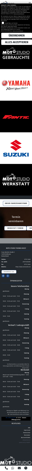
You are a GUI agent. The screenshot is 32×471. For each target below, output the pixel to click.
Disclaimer (27, 435)
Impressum (27, 430)
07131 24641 (27, 259)
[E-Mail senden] (19, 468)
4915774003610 (27, 261)
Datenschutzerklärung (19, 13)
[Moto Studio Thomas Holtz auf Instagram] (3, 276)
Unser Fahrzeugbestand (16, 203)
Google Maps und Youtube (11, 23)
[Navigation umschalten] (30, 3)
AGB (29, 427)
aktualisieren (26, 440)
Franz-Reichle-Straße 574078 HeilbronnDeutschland (8, 254)
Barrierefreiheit (25, 437)
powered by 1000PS (24, 442)
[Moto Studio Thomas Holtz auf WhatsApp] (8, 276)
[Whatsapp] (12, 468)
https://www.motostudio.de (23, 266)
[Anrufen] (6, 468)
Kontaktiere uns (9, 272)
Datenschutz (26, 432)
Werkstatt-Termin (15, 228)
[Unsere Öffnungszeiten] (25, 468)
